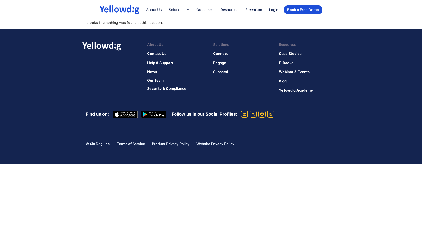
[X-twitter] (253, 114)
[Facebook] (262, 114)
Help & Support (160, 63)
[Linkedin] (244, 114)
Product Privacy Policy (170, 144)
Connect (220, 53)
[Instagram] (270, 114)
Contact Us (156, 53)
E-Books (286, 63)
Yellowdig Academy (296, 90)
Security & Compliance (166, 88)
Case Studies (290, 53)
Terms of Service (131, 144)
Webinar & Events (294, 72)
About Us (154, 9)
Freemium (254, 9)
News (152, 72)
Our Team (155, 80)
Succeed (220, 72)
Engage (219, 63)
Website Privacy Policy (215, 144)
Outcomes (205, 9)
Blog (283, 81)
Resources (229, 9)
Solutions (177, 9)
